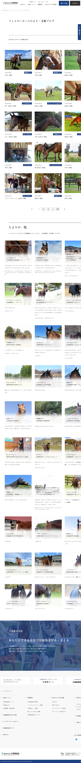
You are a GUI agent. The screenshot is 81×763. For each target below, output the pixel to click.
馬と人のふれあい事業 (34, 711)
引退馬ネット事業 (33, 708)
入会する (75, 3)
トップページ (4, 10)
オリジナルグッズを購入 (59, 708)
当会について (31, 4)
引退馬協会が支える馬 (10, 715)
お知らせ (22, 4)
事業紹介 (40, 4)
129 (58, 209)
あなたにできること (15, 661)
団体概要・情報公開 (8, 708)
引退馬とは (6, 705)
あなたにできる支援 (50, 4)
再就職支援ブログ (8, 728)
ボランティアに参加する (59, 711)
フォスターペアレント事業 (35, 705)
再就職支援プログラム (34, 715)
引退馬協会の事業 (33, 702)
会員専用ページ (32, 1)
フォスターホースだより (10, 721)
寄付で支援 (64, 3)
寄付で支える (56, 705)
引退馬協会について (8, 702)
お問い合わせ (41, 1)
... (53, 209)
